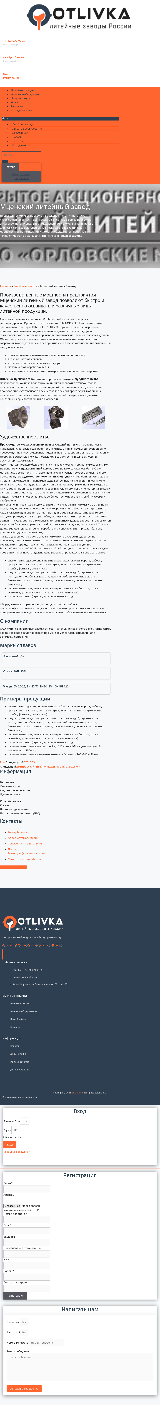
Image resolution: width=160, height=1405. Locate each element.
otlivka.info (77, 1092)
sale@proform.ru (13, 57)
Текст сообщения (18, 1351)
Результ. (10, 166)
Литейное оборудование (26, 94)
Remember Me (13, 1137)
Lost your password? (16, 1151)
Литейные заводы (22, 90)
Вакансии (17, 106)
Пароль (7, 1130)
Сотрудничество (21, 110)
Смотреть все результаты (21, 176)
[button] (60, 119)
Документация (20, 98)
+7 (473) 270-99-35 (14, 40)
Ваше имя (13, 1322)
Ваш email (13, 1332)
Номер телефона (18, 1342)
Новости (16, 102)
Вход (6, 74)
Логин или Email (11, 1121)
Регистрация (11, 78)
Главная (5, 286)
